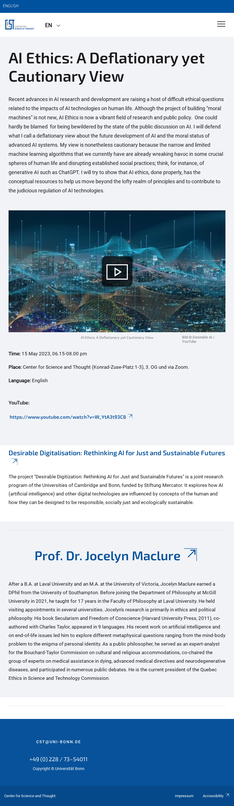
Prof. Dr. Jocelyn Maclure (108, 555)
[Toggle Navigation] (221, 24)
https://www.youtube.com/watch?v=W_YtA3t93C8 (67, 417)
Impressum (184, 796)
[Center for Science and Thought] (20, 25)
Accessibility (213, 796)
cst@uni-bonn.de (58, 741)
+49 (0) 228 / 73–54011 (58, 758)
